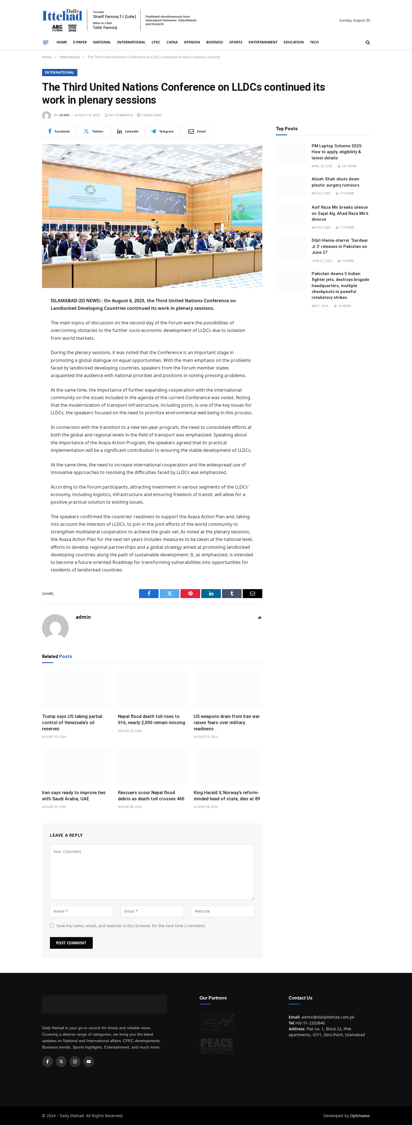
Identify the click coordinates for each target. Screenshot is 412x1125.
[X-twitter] (61, 1061)
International (131, 42)
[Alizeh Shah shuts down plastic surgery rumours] (291, 186)
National (102, 42)
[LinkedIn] (22, 344)
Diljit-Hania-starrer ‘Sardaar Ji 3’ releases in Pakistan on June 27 (340, 246)
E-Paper (80, 42)
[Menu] (45, 42)
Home (62, 42)
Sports (235, 42)
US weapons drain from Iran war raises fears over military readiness (227, 722)
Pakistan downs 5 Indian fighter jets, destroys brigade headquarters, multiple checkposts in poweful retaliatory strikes (340, 285)
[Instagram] (75, 1061)
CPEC (156, 42)
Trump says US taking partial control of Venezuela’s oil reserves (72, 722)
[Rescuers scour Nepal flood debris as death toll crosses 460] (152, 766)
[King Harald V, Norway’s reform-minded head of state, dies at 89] (228, 766)
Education (294, 42)
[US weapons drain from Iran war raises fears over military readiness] (228, 689)
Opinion (192, 42)
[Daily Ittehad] (119, 20)
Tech (314, 42)
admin (64, 115)
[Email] (22, 358)
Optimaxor (360, 1115)
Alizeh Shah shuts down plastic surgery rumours (335, 181)
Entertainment (263, 42)
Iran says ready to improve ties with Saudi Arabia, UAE (74, 795)
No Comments (121, 115)
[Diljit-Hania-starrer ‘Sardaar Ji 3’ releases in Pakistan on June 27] (291, 247)
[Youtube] (88, 1061)
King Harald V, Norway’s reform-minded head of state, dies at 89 (227, 795)
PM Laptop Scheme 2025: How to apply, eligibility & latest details (337, 152)
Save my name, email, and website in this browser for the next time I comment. (131, 925)
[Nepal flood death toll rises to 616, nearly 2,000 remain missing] (152, 689)
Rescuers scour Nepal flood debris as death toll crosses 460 (151, 795)
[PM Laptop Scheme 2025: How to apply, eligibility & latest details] (291, 153)
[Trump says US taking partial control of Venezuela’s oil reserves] (76, 689)
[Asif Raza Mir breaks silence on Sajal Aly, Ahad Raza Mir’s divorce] (291, 214)
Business (214, 42)
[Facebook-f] (47, 1061)
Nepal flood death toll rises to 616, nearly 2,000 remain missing (151, 719)
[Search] (367, 42)
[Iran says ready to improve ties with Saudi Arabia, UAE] (76, 766)
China (172, 42)
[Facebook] (22, 315)
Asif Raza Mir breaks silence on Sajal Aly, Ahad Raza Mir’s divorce (340, 213)
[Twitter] (22, 330)
